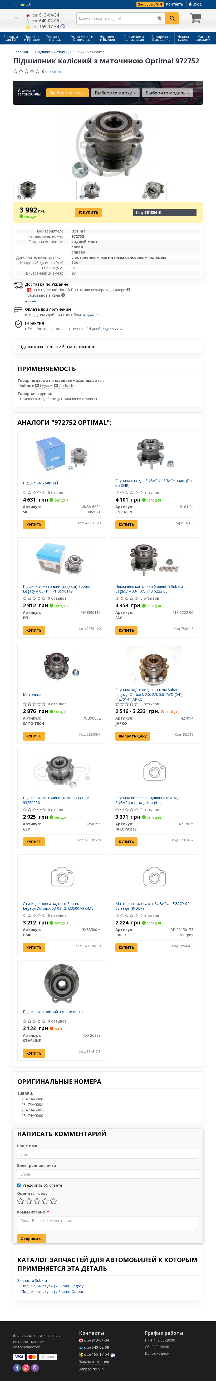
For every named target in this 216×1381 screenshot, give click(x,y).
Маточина (32, 694)
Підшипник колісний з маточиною (53, 1011)
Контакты (175, 4)
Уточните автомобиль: (29, 92)
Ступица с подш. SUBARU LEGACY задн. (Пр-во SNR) (154, 483)
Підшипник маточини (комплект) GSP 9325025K (56, 800)
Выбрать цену (133, 736)
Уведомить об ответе (42, 1185)
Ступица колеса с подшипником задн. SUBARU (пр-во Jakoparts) (148, 800)
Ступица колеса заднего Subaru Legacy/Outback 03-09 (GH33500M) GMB (58, 906)
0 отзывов (51, 71)
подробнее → (35, 301)
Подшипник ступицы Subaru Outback (53, 1291)
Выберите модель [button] (166, 93)
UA (28, 4)
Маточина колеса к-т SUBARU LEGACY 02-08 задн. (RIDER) (153, 906)
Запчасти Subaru (32, 1280)
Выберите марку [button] (114, 93)
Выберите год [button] (66, 93)
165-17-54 (46, 26)
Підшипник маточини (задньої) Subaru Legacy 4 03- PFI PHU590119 (56, 589)
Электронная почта (36, 1165)
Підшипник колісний (40, 482)
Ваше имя (27, 1145)
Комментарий (32, 1212)
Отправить (32, 1238)
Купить (90, 212)
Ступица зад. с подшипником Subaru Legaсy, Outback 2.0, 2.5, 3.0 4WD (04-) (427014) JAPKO (149, 694)
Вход (197, 4)
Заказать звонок (94, 1361)
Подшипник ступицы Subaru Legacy (52, 1285)
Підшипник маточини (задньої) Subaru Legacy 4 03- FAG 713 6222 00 (149, 589)
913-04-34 (45, 15)
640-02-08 (45, 21)
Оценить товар (32, 1193)
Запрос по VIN (150, 4)
